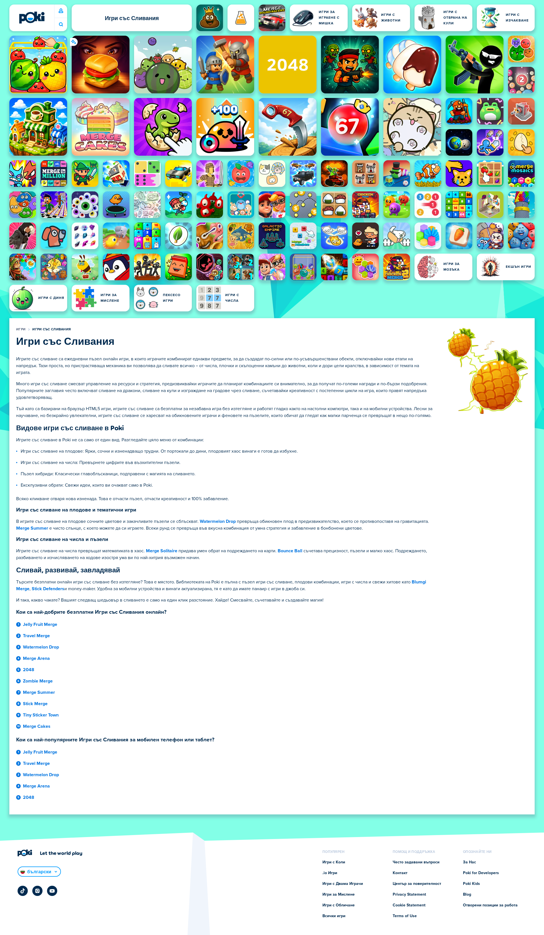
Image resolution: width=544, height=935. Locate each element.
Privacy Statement (409, 895)
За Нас (469, 862)
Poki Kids (471, 884)
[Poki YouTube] (52, 891)
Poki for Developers (481, 873)
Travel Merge (36, 636)
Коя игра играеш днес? (61, 24)
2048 (28, 669)
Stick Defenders (48, 589)
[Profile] (61, 11)
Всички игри (333, 916)
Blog (467, 895)
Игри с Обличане (338, 905)
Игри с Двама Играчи (342, 884)
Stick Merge (35, 703)
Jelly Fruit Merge (40, 624)
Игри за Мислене (338, 895)
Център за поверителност (417, 884)
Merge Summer (32, 528)
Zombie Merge (38, 681)
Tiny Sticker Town (41, 715)
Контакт (400, 873)
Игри (21, 329)
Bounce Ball (290, 551)
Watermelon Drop (218, 521)
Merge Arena (36, 658)
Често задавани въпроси (416, 862)
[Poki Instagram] (37, 891)
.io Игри (329, 873)
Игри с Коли (333, 862)
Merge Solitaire (161, 551)
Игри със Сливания (51, 329)
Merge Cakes (36, 726)
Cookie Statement (409, 905)
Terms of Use (405, 916)
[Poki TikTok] (23, 891)
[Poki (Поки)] (31, 17)
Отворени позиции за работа (490, 905)
